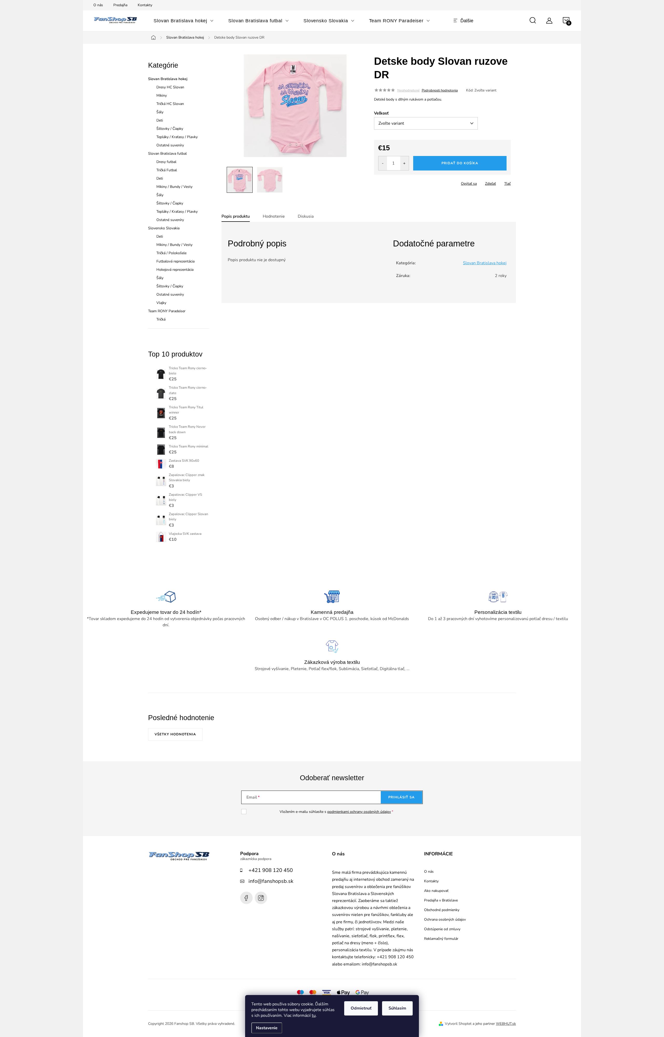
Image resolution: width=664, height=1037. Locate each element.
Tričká (160, 319)
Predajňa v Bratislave (441, 900)
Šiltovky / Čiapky (169, 128)
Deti (159, 120)
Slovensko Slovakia (163, 228)
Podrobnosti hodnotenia (440, 90)
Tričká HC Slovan (170, 103)
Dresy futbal (166, 161)
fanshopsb (261, 898)
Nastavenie (267, 1028)
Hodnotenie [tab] (274, 216)
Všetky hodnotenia (175, 734)
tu (314, 1015)
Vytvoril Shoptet (458, 1023)
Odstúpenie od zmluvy (442, 929)
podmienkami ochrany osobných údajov (359, 811)
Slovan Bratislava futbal (167, 153)
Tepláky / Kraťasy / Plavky (177, 136)
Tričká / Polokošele (171, 253)
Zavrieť (410, 182)
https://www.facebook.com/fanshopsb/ (246, 898)
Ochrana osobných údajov (445, 919)
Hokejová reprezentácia (174, 269)
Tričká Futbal (166, 170)
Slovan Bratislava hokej (167, 78)
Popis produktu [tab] (236, 216)
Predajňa (120, 5)
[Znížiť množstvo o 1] (382, 163)
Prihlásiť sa (401, 797)
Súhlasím (397, 1008)
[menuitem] (183, 20)
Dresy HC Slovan (170, 87)
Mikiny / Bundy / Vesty (174, 186)
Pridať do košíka (459, 163)
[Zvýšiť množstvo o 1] (404, 163)
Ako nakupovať (436, 891)
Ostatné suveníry (170, 145)
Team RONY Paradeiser (166, 311)
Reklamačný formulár (441, 938)
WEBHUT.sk (506, 1023)
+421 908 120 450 (270, 870)
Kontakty (145, 5)
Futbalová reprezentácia (175, 261)
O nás (98, 5)
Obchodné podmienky (441, 910)
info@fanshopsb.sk (270, 881)
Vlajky (161, 302)
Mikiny (161, 95)
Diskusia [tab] (306, 216)
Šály (159, 112)
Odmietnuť (361, 1008)
